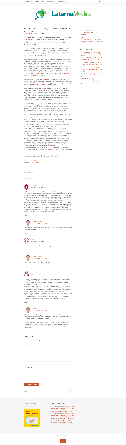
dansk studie (46, 79)
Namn (26, 360)
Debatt (33, 160)
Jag (25, 48)
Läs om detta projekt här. (54, 435)
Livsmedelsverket (38, 73)
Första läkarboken (50, 1)
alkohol (33, 162)
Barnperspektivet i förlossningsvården (90, 30)
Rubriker (36, 1)
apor (52, 61)
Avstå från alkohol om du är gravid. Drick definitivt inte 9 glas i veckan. (91, 54)
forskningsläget (46, 88)
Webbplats (27, 375)
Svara (25, 215)
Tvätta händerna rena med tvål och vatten (91, 39)
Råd (36, 160)
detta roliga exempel (47, 149)
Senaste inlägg (28, 1)
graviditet (38, 162)
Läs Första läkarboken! (30, 406)
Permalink (43, 187)
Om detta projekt (61, 1)
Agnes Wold (27, 39)
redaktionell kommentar (38, 84)
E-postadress (28, 367)
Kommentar (27, 344)
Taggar (42, 1)
